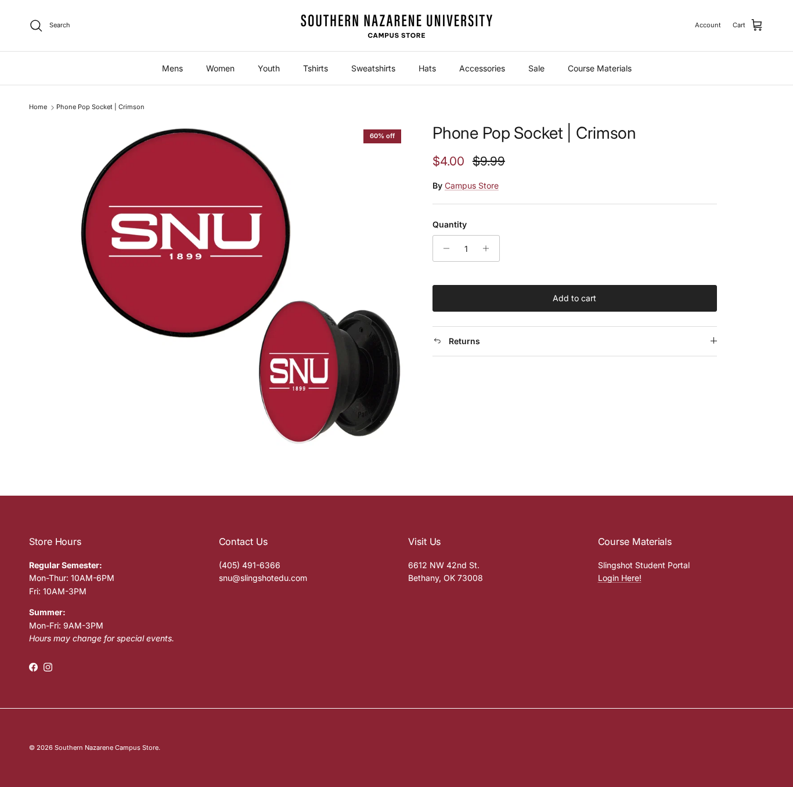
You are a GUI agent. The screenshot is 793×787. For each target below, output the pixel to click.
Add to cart (574, 298)
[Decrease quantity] (443, 248)
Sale (536, 68)
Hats (427, 68)
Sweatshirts (373, 68)
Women (220, 68)
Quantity (449, 224)
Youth (269, 68)
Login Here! (619, 578)
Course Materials (600, 68)
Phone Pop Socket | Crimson (100, 107)
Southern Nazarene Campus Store (106, 747)
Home (38, 107)
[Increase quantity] (489, 248)
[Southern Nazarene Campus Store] (396, 25)
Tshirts (315, 68)
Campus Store (472, 185)
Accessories (482, 68)
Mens (172, 68)
